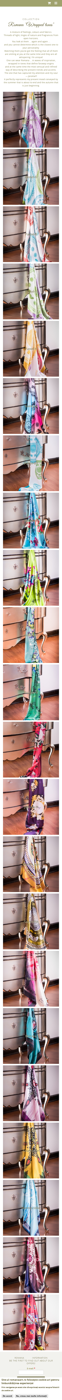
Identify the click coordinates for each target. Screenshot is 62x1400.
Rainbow (31, 406)
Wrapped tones (31, 1322)
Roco (31, 1265)
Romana (19, 1357)
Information (40, 1357)
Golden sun (31, 864)
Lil (31, 1093)
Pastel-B (31, 120)
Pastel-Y (31, 349)
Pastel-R (31, 234)
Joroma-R (31, 750)
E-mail (31, 1368)
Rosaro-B (31, 520)
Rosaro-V (31, 692)
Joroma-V (31, 807)
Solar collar (31, 1150)
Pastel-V (31, 291)
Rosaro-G (31, 578)
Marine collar (31, 1208)
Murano (31, 1036)
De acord (7, 1396)
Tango (31, 979)
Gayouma (31, 921)
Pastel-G (31, 177)
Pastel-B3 (31, 463)
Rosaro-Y (31, 635)
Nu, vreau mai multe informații (31, 1396)
